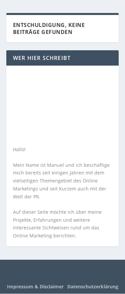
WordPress (63, 276)
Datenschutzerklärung (92, 286)
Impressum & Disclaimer (35, 286)
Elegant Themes (59, 269)
